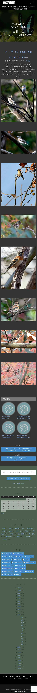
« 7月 (2, 513)
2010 (19, 660)
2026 (19, 587)
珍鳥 (11, 534)
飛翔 (17, 574)
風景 (18, 536)
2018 (19, 609)
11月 (22, 620)
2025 (19, 590)
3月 (22, 639)
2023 (19, 595)
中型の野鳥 (8, 559)
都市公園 (19, 571)
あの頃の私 (18, 553)
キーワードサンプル (18, 483)
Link (10, 679)
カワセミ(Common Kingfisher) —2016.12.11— (19, 458)
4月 (22, 636)
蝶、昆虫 (32, 534)
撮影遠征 (9, 536)
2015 (19, 647)
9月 (22, 625)
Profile (11, 676)
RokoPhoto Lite (14, 691)
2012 (19, 655)
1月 (22, 644)
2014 (19, 649)
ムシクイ (29, 556)
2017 (19, 612)
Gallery (18, 676)
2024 (19, 593)
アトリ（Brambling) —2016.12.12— (18, 54)
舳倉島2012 (18, 562)
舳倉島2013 (30, 562)
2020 (19, 604)
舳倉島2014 (8, 565)
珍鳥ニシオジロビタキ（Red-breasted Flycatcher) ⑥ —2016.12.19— (18, 449)
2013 (19, 652)
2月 (22, 641)
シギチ (20, 556)
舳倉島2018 (20, 568)
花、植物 (21, 534)
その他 (4, 539)
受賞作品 (30, 528)
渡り (27, 559)
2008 (19, 666)
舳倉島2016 (8, 568)
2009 (19, 663)
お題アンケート (9, 556)
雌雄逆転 (29, 571)
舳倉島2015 (20, 565)
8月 (22, 628)
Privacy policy (17, 679)
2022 (19, 598)
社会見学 (7, 562)
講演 (3, 528)
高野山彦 (18, 31)
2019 (19, 606)
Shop (24, 676)
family (10, 531)
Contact (31, 676)
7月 (22, 631)
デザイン (18, 531)
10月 (22, 622)
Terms (26, 679)
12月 (22, 617)
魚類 (3, 531)
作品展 (17, 528)
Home (5, 676)
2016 (19, 614)
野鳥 (26, 531)
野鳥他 (28, 61)
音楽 (9, 528)
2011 (19, 658)
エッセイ (27, 536)
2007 (19, 668)
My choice (7, 553)
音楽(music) (8, 574)
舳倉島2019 (8, 571)
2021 (19, 601)
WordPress (24, 691)
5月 (22, 633)
